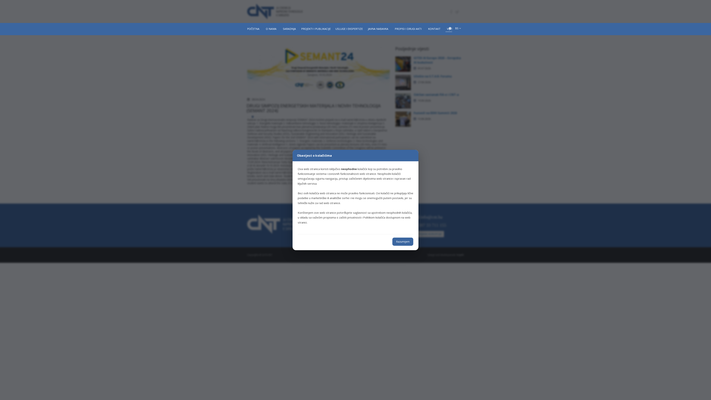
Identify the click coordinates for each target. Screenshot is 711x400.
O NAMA (271, 29)
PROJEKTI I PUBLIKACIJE (316, 29)
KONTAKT (434, 29)
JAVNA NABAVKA (378, 29)
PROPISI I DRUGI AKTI (408, 29)
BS (457, 28)
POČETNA (253, 29)
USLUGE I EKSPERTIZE (349, 29)
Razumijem (403, 241)
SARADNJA (289, 29)
